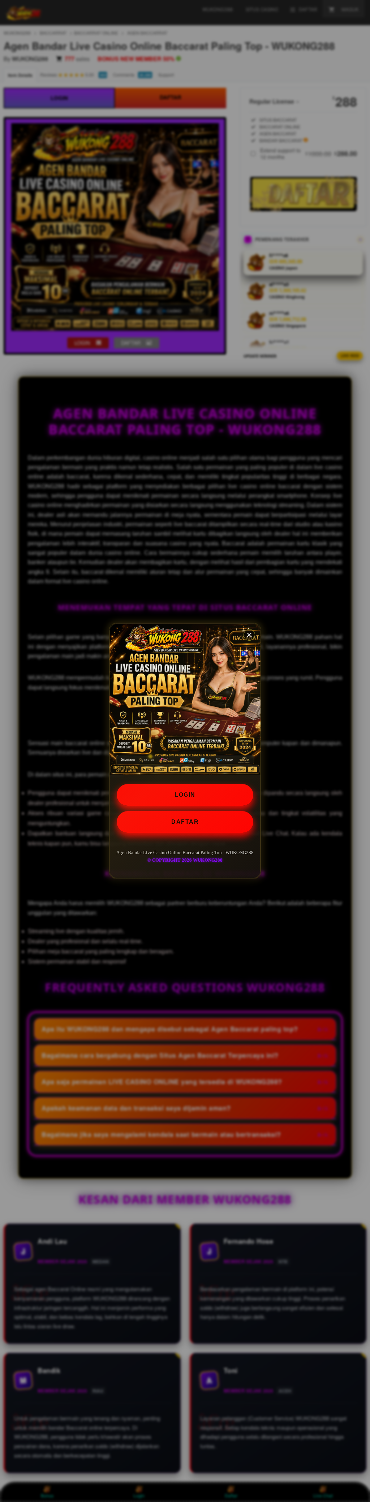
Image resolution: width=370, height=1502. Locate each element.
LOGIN (185, 795)
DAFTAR (185, 822)
